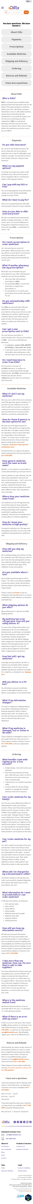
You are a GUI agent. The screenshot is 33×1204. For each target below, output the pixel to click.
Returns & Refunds (7, 1171)
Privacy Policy (22, 1171)
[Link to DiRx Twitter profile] (21, 1123)
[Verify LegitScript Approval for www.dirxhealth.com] (28, 1198)
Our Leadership (6, 1149)
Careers (3, 1158)
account (16, 593)
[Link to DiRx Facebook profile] (15, 1123)
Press (3, 1155)
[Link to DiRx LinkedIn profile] (24, 1123)
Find (26, 12)
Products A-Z (20, 1146)
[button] (16, 46)
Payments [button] (16, 39)
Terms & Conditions (24, 1168)
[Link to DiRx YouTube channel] (27, 1123)
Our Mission (5, 1146)
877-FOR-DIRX (6, 456)
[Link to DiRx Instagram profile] (18, 1123)
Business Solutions (22, 1149)
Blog (2, 1152)
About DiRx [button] (16, 32)
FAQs (3, 1168)
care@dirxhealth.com (19, 1059)
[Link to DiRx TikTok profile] (30, 1123)
